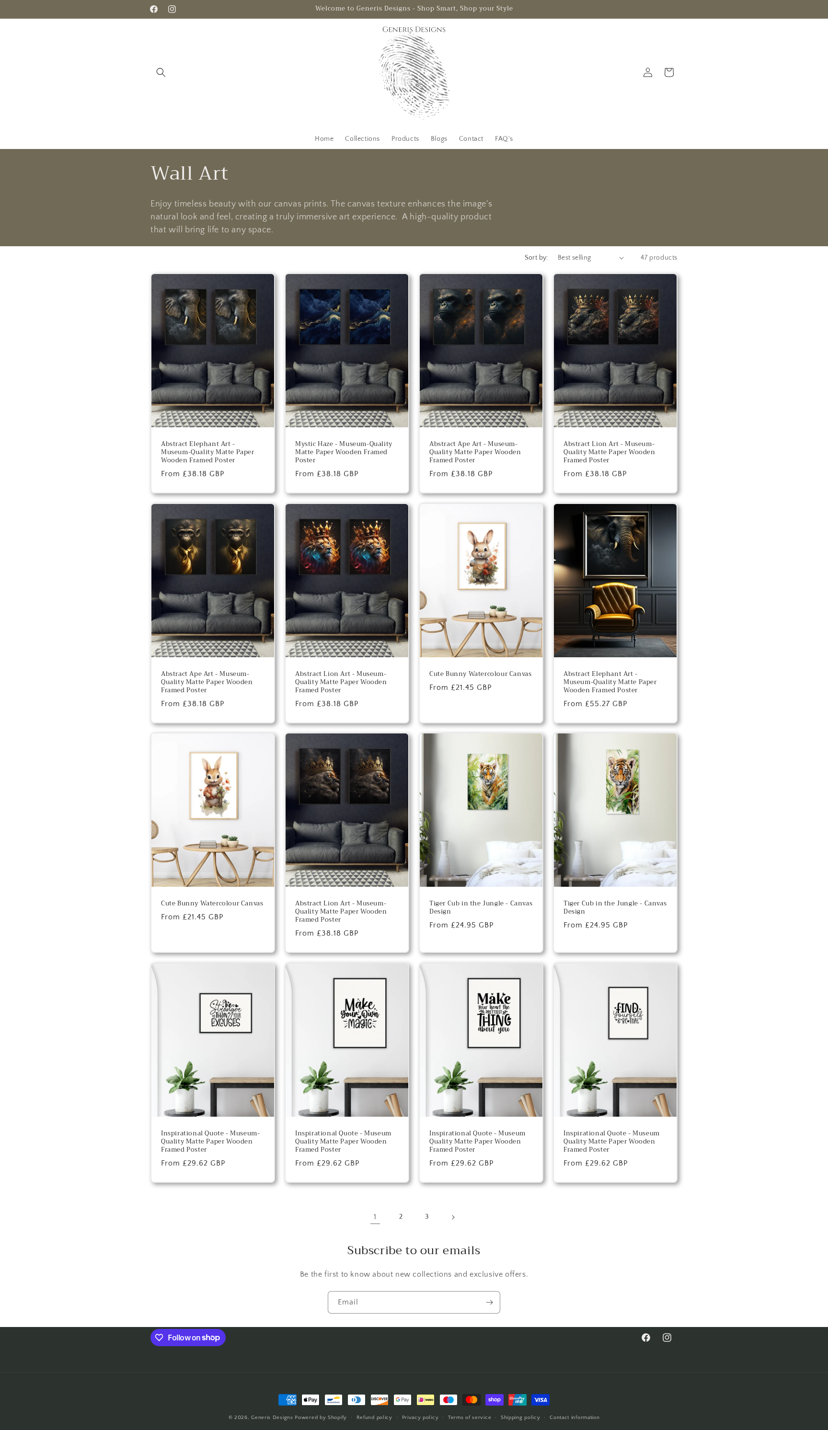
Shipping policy (520, 1417)
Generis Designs (272, 1417)
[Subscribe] (489, 1302)
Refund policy (374, 1417)
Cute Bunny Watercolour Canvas (480, 674)
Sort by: (536, 258)
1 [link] (375, 1217)
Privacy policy (420, 1417)
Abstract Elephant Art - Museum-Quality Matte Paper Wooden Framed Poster (207, 452)
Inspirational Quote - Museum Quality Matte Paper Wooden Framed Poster (343, 1142)
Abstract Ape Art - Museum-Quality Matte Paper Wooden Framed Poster (475, 452)
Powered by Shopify (321, 1417)
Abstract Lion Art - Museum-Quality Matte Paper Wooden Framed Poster (610, 452)
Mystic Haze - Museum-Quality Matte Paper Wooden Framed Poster (343, 452)
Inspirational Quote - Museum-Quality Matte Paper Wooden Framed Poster (210, 1142)
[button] (161, 72)
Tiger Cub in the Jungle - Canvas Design (480, 908)
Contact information (574, 1417)
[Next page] (452, 1217)
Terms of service (469, 1417)
